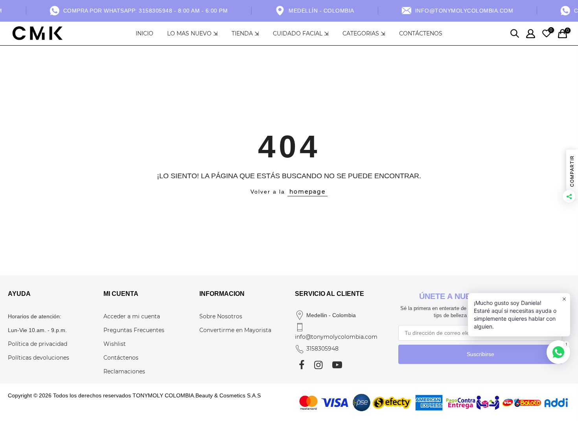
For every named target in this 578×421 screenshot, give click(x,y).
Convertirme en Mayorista (235, 330)
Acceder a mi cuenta (131, 316)
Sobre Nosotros (220, 316)
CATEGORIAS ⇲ (363, 33)
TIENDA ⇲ (245, 33)
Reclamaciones (124, 371)
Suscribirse (480, 354)
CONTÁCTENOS (420, 33)
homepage (307, 191)
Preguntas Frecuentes (133, 330)
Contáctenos (120, 357)
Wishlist (114, 343)
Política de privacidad (37, 343)
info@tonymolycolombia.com (336, 336)
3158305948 (322, 348)
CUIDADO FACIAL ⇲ (301, 33)
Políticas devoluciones (38, 357)
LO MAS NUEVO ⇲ (192, 33)
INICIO (144, 33)
